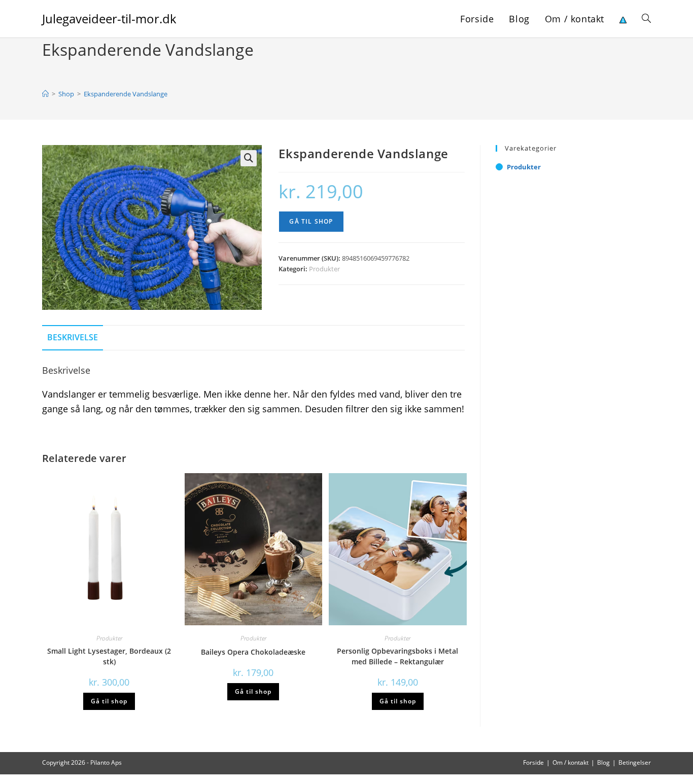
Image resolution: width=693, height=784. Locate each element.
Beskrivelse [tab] (72, 337)
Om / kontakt (570, 762)
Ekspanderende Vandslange (125, 93)
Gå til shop (311, 221)
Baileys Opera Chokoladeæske (253, 652)
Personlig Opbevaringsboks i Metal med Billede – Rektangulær (397, 656)
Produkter (324, 268)
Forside (533, 762)
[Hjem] (45, 93)
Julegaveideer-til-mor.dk (109, 18)
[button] (248, 158)
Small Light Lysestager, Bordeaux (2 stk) (109, 656)
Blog (603, 762)
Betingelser (634, 762)
